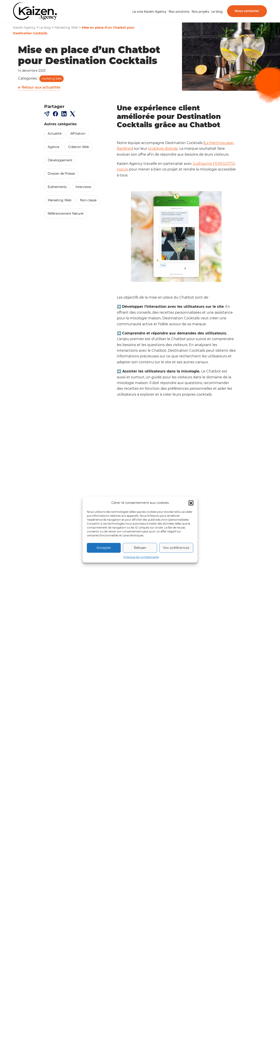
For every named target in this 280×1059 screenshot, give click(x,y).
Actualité (54, 134)
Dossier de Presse (61, 174)
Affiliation (77, 134)
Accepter (103, 547)
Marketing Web (51, 78)
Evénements (57, 187)
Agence (53, 147)
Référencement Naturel (66, 214)
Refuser (140, 547)
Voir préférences (176, 547)
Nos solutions (179, 12)
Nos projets (200, 12)
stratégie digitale (163, 148)
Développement (60, 160)
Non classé (88, 200)
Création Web (78, 147)
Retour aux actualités (40, 87)
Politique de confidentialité (141, 556)
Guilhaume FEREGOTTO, (214, 164)
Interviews (83, 187)
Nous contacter (247, 11)
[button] (191, 503)
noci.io (122, 169)
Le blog (217, 12)
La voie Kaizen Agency (149, 12)
